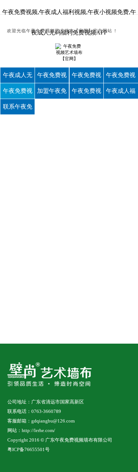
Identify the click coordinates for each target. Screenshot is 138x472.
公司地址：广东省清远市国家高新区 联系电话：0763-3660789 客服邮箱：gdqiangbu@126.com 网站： (45, 416)
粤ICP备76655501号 (28, 449)
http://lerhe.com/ (38, 430)
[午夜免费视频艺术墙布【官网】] (69, 58)
